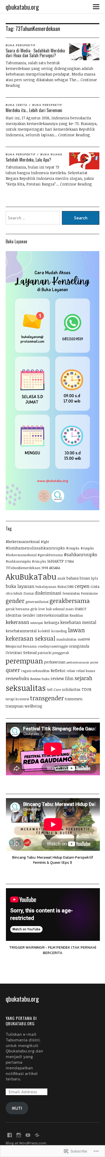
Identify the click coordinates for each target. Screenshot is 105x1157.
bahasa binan (78, 578)
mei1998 (84, 639)
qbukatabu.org (22, 7)
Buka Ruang (51, 154)
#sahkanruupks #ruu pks (26, 561)
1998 (44, 568)
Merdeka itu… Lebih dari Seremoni (34, 110)
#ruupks (72, 548)
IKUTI (17, 1108)
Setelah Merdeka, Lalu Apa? (28, 159)
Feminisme (89, 593)
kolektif (44, 631)
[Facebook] (10, 1135)
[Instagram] (19, 1135)
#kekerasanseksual (23, 541)
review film (62, 678)
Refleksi (58, 670)
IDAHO (70, 609)
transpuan (14, 706)
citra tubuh (14, 593)
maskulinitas (66, 639)
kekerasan (17, 622)
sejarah (83, 678)
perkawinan (54, 662)
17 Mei (69, 561)
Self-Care (54, 689)
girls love (37, 609)
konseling (59, 631)
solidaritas (71, 689)
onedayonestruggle (53, 646)
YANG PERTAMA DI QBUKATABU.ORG (21, 1020)
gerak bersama (17, 609)
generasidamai (37, 601)
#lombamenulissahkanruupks (35, 548)
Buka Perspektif (21, 45)
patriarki (44, 653)
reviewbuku (17, 678)
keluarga (51, 622)
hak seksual (55, 609)
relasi (70, 671)
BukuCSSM (65, 586)
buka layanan (20, 586)
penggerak (60, 653)
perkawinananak (77, 662)
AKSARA (54, 568)
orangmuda (79, 646)
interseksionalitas (52, 615)
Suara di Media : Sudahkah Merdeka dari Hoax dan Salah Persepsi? (35, 53)
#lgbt (45, 542)
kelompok (36, 623)
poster (94, 662)
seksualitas (26, 688)
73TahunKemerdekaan (23, 568)
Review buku (40, 679)
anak (61, 578)
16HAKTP (55, 561)
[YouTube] (28, 1135)
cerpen (82, 586)
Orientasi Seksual (21, 652)
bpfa (94, 578)
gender (15, 601)
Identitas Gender (20, 615)
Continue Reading (74, 134)
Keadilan (76, 615)
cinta (94, 586)
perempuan (24, 661)
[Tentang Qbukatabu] (37, 1135)
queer (13, 670)
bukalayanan (46, 586)
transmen (73, 698)
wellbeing (33, 706)
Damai (28, 593)
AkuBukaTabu (31, 576)
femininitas (71, 593)
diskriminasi (48, 593)
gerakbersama (70, 601)
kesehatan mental (78, 622)
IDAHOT (80, 609)
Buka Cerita (16, 105)
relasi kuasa (85, 671)
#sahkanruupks (80, 554)
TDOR (86, 689)
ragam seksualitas (35, 671)
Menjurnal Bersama (21, 646)
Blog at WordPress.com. (26, 1143)
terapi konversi (17, 699)
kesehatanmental (21, 630)
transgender (47, 698)
